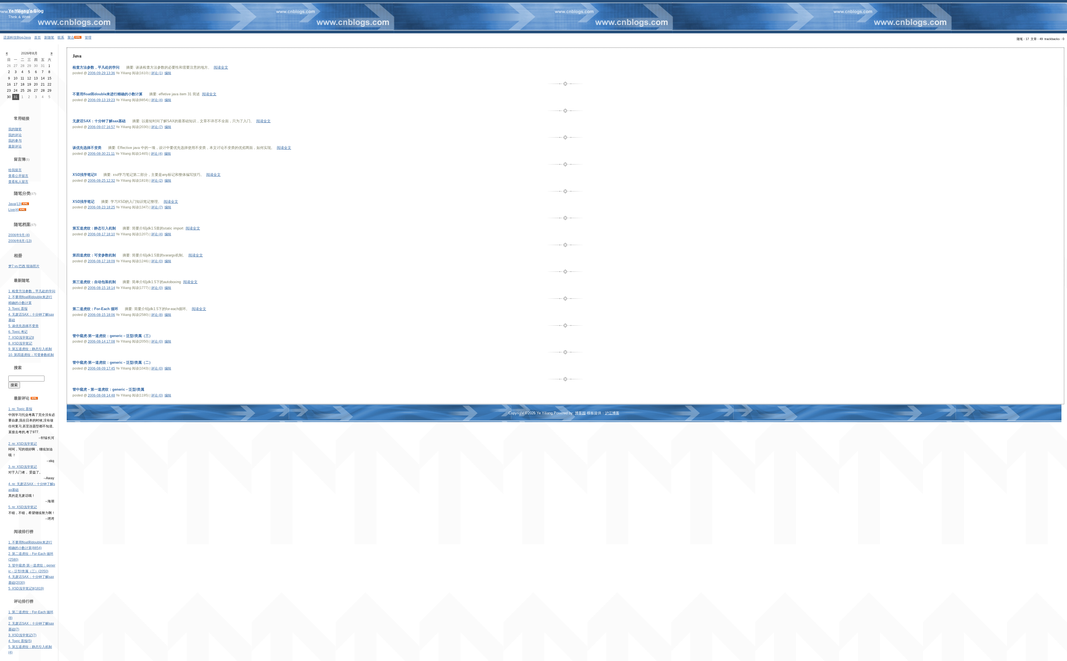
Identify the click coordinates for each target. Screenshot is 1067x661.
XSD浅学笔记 (83, 201)
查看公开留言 (18, 176)
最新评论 (15, 146)
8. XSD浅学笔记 (20, 343)
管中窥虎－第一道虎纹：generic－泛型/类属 (108, 389)
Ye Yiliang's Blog (26, 11)
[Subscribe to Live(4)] (22, 210)
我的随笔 (15, 129)
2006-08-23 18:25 (101, 207)
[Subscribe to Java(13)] (25, 204)
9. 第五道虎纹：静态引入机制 (30, 349)
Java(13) (15, 204)
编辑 (167, 73)
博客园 (580, 413)
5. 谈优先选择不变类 (23, 326)
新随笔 (49, 37)
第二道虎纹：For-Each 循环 (95, 309)
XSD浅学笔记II (85, 175)
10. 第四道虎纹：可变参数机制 (31, 355)
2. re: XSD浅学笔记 (22, 444)
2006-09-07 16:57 (101, 127)
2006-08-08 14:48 (101, 395)
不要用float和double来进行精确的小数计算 (108, 94)
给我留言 (15, 170)
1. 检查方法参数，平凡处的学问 (31, 291)
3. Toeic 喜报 (18, 309)
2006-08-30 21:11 (101, 154)
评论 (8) (157, 315)
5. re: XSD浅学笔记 (22, 507)
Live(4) (13, 210)
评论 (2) (157, 181)
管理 (88, 37)
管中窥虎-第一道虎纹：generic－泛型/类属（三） (113, 336)
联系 (61, 37)
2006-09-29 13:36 (101, 73)
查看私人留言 (18, 182)
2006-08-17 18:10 (101, 234)
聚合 (71, 37)
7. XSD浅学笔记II (21, 338)
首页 (37, 37)
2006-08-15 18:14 (101, 288)
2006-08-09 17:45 (101, 368)
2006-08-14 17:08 (101, 341)
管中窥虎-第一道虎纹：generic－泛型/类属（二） (113, 362)
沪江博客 (612, 413)
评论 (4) (157, 100)
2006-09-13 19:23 (101, 100)
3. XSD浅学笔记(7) (22, 635)
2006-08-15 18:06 (101, 315)
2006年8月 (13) (20, 241)
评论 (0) (157, 261)
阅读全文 (221, 67)
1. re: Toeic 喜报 (20, 409)
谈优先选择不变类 (87, 148)
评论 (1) (157, 73)
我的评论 (15, 135)
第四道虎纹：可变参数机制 (94, 255)
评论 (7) (157, 127)
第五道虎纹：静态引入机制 (94, 228)
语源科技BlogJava (17, 37)
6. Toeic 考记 (18, 332)
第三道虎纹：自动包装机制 (94, 282)
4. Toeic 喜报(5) (20, 641)
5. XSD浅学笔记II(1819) (26, 588)
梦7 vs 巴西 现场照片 (23, 266)
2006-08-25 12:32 (101, 181)
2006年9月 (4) (19, 235)
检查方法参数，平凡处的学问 (96, 67)
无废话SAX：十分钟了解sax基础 (99, 121)
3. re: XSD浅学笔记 (22, 467)
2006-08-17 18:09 (101, 261)
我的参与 (15, 141)
